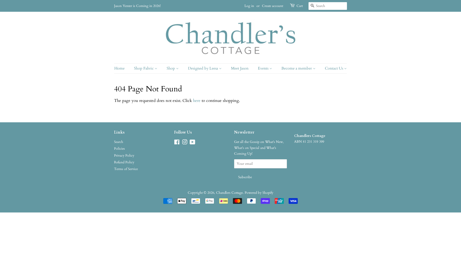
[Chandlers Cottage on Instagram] (184, 143)
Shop (171, 68)
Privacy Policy (124, 155)
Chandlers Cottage (229, 192)
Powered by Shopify (259, 192)
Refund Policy (124, 162)
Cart (300, 6)
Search (118, 142)
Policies (119, 148)
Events (263, 68)
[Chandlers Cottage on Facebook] (177, 143)
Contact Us (334, 68)
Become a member (297, 68)
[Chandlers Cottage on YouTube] (192, 143)
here (196, 100)
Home (119, 68)
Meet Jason (240, 68)
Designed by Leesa (203, 68)
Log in (249, 6)
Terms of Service (126, 169)
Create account (272, 6)
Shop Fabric (144, 68)
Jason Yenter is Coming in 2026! (137, 6)
